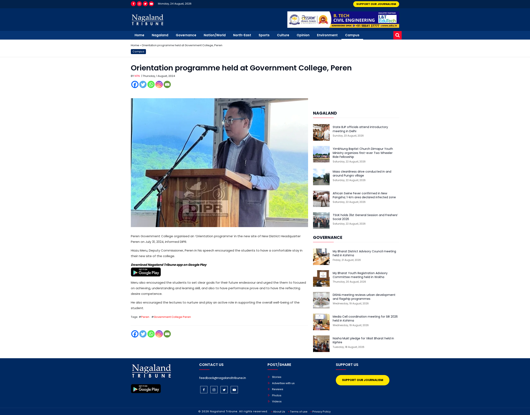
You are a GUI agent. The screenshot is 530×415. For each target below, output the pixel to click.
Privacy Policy (321, 412)
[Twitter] (145, 3)
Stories (276, 377)
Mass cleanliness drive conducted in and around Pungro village (362, 174)
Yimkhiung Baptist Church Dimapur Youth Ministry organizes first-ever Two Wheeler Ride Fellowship (363, 153)
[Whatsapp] (151, 84)
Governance (186, 35)
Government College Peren (172, 317)
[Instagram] (139, 3)
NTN (137, 76)
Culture (283, 35)
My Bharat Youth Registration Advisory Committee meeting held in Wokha (360, 275)
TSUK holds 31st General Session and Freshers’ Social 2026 (365, 217)
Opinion (303, 35)
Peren (145, 317)
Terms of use (298, 412)
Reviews (277, 389)
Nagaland (160, 35)
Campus (352, 35)
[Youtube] (151, 3)
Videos (277, 401)
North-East (242, 35)
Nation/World (215, 35)
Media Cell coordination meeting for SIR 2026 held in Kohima (365, 319)
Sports (264, 35)
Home (139, 35)
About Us (279, 412)
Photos (276, 395)
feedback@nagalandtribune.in (222, 378)
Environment (327, 35)
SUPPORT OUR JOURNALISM (376, 4)
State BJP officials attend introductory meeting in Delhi (360, 129)
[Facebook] (133, 3)
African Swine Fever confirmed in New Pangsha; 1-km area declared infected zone (364, 195)
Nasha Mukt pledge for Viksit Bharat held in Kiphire (363, 340)
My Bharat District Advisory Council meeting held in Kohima (364, 253)
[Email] (167, 84)
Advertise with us (283, 383)
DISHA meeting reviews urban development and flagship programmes (364, 297)
